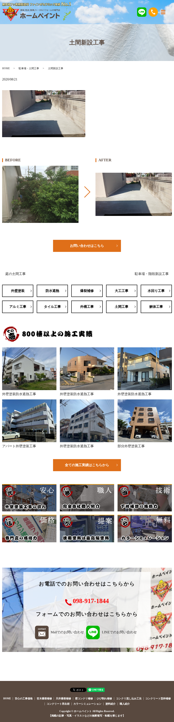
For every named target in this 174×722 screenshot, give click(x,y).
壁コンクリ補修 (84, 698)
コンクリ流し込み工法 (129, 698)
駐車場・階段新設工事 (152, 274)
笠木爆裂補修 (44, 698)
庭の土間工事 (15, 274)
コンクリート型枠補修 (158, 698)
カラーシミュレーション (87, 703)
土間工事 (121, 306)
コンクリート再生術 (58, 703)
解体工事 (156, 306)
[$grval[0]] (40, 194)
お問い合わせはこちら (87, 245)
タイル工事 (52, 306)
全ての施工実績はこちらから (87, 465)
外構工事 (87, 306)
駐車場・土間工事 (29, 68)
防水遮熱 (52, 291)
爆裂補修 (87, 291)
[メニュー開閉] (163, 12)
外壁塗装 (18, 291)
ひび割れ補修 (104, 698)
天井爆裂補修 (63, 698)
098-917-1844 (91, 600)
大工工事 (121, 291)
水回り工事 (156, 291)
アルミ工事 (17, 306)
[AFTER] (133, 194)
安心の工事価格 (24, 698)
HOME (6, 68)
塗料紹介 (110, 703)
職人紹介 (125, 703)
